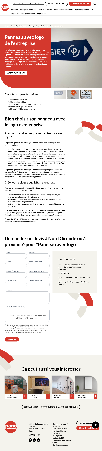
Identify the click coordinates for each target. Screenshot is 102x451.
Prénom (31, 252)
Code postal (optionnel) (37, 271)
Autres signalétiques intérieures (38, 26)
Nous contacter (56, 4)
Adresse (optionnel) (12, 271)
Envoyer (12, 339)
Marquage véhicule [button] (28, 9)
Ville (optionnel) (11, 281)
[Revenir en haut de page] (95, 424)
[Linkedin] (34, 440)
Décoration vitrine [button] (45, 9)
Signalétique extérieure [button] (63, 9)
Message (9, 290)
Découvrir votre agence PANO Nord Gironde (28, 4)
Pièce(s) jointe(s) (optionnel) (15, 307)
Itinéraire (62, 269)
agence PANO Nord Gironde (22, 59)
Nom (8, 252)
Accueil (7, 26)
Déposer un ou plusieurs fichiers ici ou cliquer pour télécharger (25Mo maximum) (27, 316)
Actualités (56, 426)
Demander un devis (80, 4)
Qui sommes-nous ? (60, 424)
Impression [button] (41, 13)
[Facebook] (30, 440)
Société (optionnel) (35, 262)
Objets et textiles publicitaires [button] (23, 13)
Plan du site (56, 433)
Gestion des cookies (60, 445)
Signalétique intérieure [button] (84, 9)
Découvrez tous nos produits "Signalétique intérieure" (51, 407)
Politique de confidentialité (58, 437)
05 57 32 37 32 (64, 273)
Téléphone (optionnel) (36, 281)
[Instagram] (38, 440)
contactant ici (39, 332)
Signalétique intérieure (18, 26)
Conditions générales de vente (61, 441)
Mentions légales (59, 431)
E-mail (8, 262)
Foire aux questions (60, 429)
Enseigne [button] (14, 9)
